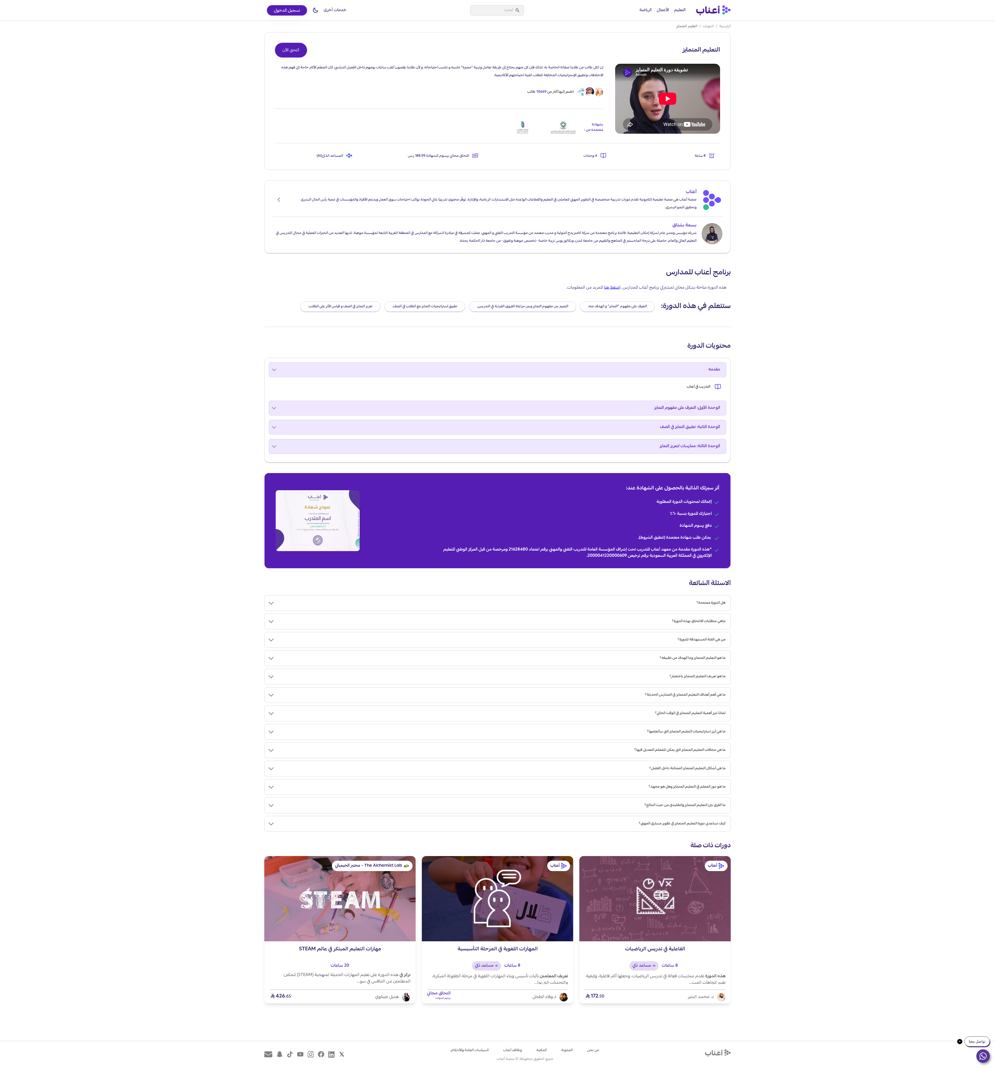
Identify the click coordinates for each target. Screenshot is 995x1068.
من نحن (593, 1050)
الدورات (708, 26)
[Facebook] (321, 1054)
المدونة (567, 1050)
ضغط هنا (612, 287)
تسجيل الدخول (287, 11)
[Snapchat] (279, 1054)
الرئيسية (725, 26)
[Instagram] (311, 1054)
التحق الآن (290, 50)
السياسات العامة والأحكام (470, 1050)
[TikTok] (290, 1054)
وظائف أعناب (512, 1050)
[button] (315, 10)
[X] (342, 1054)
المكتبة (541, 1050)
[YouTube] (300, 1054)
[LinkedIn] (331, 1054)
